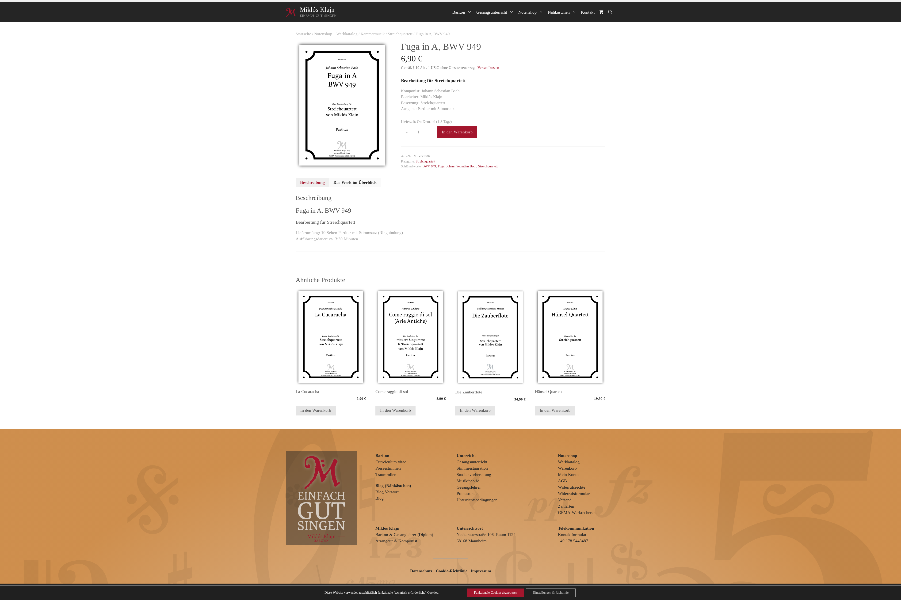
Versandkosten (488, 68)
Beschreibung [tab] (312, 182)
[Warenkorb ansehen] (601, 12)
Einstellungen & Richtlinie (551, 592)
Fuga (441, 166)
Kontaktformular (572, 534)
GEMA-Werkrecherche (577, 512)
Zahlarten (566, 506)
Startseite (303, 34)
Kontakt (588, 12)
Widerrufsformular (574, 493)
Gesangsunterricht (491, 12)
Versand (565, 500)
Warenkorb (567, 468)
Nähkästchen (559, 12)
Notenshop (527, 12)
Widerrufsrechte (571, 487)
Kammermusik (373, 34)
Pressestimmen (388, 468)
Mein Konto (568, 474)
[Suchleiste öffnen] (610, 12)
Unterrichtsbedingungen (477, 500)
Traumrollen (385, 474)
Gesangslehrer (469, 487)
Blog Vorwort (387, 492)
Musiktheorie (468, 481)
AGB (562, 481)
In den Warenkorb (457, 132)
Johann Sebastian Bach (461, 166)
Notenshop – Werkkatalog (336, 34)
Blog (379, 498)
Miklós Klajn (317, 9)
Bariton (458, 12)
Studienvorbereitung (474, 474)
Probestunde (467, 493)
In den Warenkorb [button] (315, 410)
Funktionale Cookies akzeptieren (495, 592)
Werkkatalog (569, 462)
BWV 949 (429, 166)
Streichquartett (400, 34)
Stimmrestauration (472, 468)
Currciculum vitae (390, 462)
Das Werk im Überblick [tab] (355, 182)
